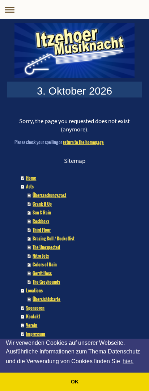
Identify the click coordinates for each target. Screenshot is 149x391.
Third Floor (42, 230)
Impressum (35, 334)
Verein (31, 325)
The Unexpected (46, 247)
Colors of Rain (45, 264)
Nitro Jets (41, 256)
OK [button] (74, 382)
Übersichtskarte (46, 299)
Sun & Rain (42, 212)
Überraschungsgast (49, 195)
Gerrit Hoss (42, 273)
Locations (34, 290)
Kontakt (33, 316)
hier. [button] (128, 361)
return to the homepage (83, 142)
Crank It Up (42, 204)
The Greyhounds (46, 282)
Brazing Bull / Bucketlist (53, 238)
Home (31, 178)
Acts (30, 186)
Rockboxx (41, 221)
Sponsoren (35, 308)
